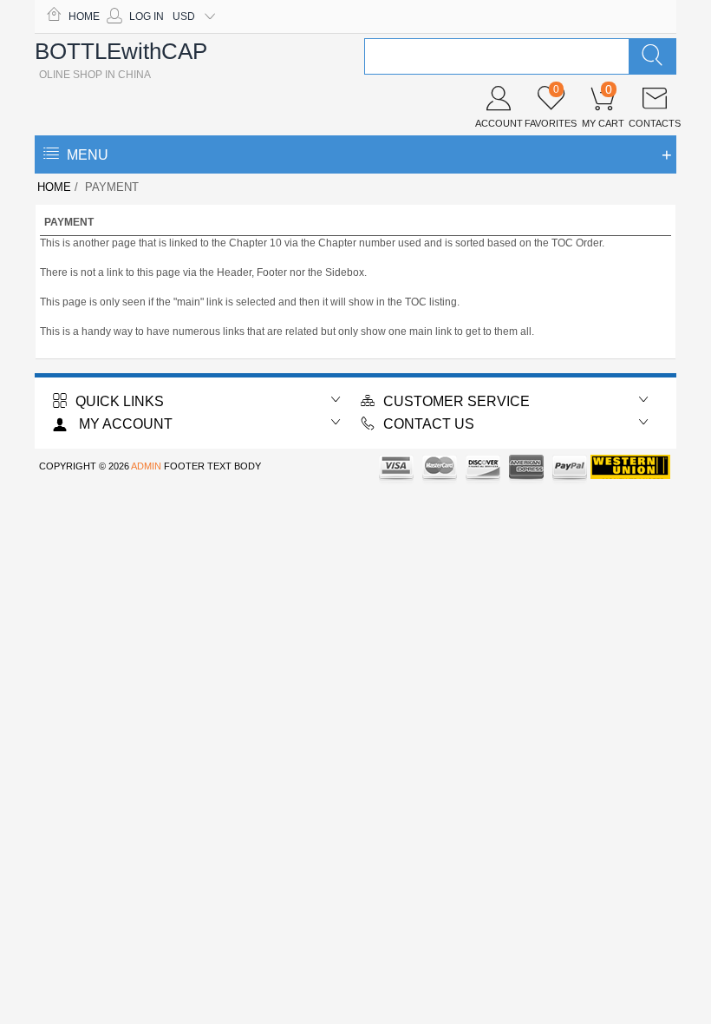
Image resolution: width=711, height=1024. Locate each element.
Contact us (428, 424)
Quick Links (119, 401)
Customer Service (456, 401)
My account (124, 424)
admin (146, 466)
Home (84, 16)
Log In (146, 16)
